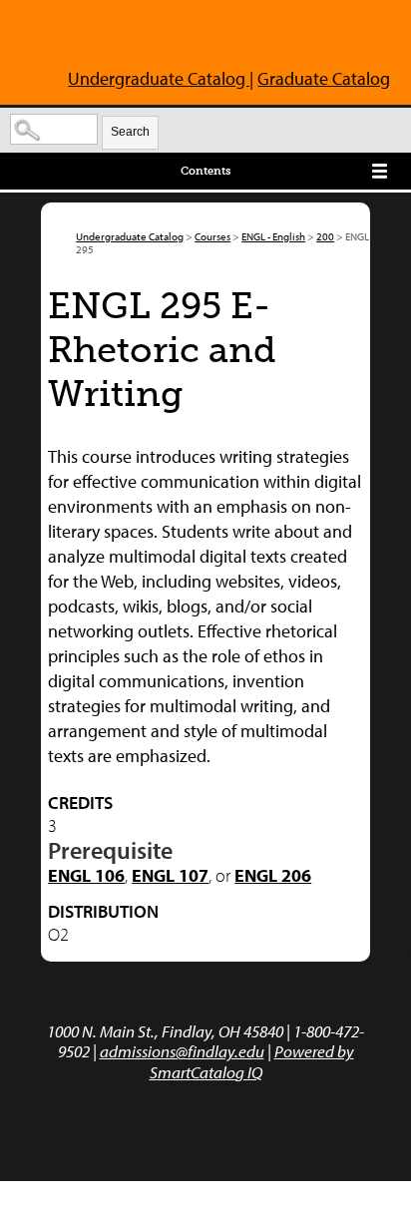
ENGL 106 (86, 875)
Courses (212, 236)
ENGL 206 (272, 875)
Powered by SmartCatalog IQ (252, 1060)
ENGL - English (273, 236)
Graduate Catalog (323, 78)
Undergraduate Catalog (130, 236)
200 (325, 236)
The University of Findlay (118, 38)
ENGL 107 (170, 875)
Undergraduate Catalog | (160, 78)
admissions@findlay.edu (182, 1050)
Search (130, 132)
